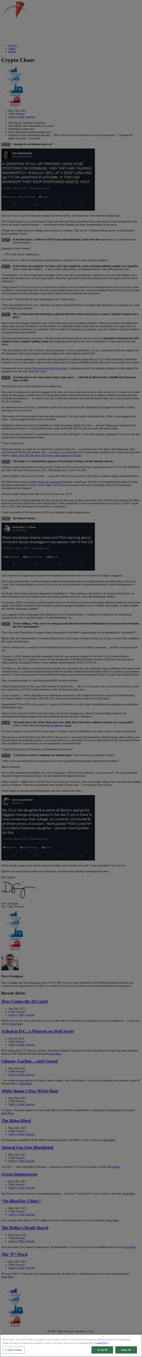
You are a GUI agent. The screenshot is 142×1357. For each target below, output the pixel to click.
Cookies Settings (13, 1350)
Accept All (102, 1350)
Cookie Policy (102, 1343)
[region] (71, 1345)
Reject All (126, 1350)
